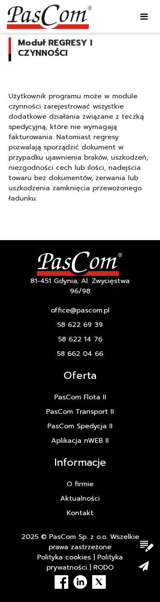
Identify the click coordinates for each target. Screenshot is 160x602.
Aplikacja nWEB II (80, 441)
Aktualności (80, 498)
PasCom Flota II (80, 397)
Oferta (80, 375)
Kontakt (80, 513)
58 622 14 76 (80, 339)
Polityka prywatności (85, 562)
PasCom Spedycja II (80, 426)
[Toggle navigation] (144, 16)
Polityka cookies (64, 557)
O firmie (80, 484)
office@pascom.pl (80, 310)
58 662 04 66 (80, 354)
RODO (103, 567)
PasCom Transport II (80, 412)
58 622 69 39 (80, 325)
